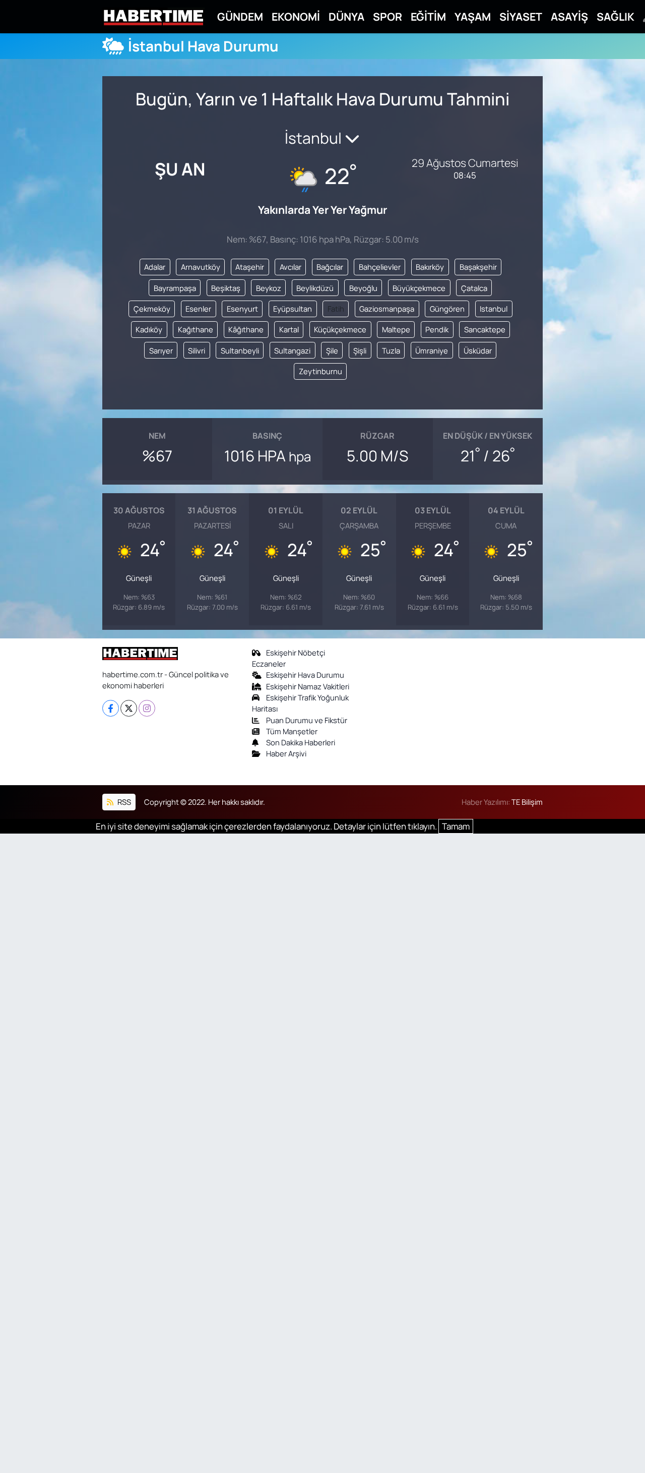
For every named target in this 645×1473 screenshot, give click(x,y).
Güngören (447, 309)
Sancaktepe (484, 329)
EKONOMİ (296, 16)
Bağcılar (329, 267)
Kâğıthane (246, 329)
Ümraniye (431, 350)
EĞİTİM (428, 16)
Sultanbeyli (240, 350)
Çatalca (474, 288)
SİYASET (520, 16)
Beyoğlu (363, 288)
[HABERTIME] (153, 17)
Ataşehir (249, 267)
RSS (123, 802)
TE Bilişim (527, 802)
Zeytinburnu (320, 371)
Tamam (456, 826)
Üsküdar (478, 350)
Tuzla (391, 350)
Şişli (359, 350)
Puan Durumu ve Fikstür (306, 720)
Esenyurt (242, 309)
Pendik (436, 329)
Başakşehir (478, 267)
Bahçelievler (380, 267)
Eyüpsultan (292, 309)
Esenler (198, 309)
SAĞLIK (615, 16)
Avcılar (290, 267)
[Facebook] (110, 708)
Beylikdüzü (315, 288)
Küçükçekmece (340, 329)
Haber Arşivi (286, 753)
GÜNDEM (240, 16)
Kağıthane (195, 329)
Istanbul (493, 309)
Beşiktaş (225, 288)
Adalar (154, 267)
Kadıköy (149, 329)
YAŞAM (473, 16)
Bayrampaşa (175, 288)
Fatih (336, 309)
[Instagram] (147, 708)
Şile (332, 350)
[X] (128, 708)
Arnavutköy (200, 267)
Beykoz (268, 288)
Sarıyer (161, 350)
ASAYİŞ (569, 16)
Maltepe (396, 329)
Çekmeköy (152, 309)
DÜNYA (346, 16)
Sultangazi (292, 350)
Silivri (196, 350)
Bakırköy (430, 267)
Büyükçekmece (419, 288)
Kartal (289, 329)
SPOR (387, 16)
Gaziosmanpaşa (386, 309)
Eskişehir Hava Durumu (305, 675)
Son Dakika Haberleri (300, 742)
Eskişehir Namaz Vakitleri (307, 686)
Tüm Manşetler (291, 731)
